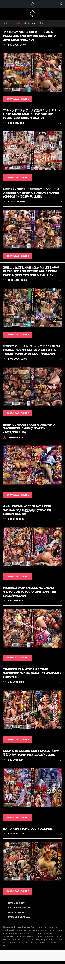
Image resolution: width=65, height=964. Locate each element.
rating (26, 23)
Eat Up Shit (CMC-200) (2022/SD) (28, 829)
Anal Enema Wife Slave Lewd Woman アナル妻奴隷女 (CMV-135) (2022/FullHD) (27, 510)
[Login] (61, 4)
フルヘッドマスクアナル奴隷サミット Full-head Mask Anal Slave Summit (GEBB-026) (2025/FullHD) (31, 114)
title (41, 23)
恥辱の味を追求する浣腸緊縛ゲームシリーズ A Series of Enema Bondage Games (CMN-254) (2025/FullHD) (31, 193)
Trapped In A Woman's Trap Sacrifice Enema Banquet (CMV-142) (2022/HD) (32, 673)
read (34, 23)
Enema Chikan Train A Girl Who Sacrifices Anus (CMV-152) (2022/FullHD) (29, 429)
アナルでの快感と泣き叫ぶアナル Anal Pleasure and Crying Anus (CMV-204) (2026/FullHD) (30, 36)
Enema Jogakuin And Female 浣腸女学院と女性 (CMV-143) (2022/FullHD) (31, 753)
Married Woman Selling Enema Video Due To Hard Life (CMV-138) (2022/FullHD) (29, 592)
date (18, 23)
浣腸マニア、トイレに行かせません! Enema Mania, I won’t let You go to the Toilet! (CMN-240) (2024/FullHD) (31, 350)
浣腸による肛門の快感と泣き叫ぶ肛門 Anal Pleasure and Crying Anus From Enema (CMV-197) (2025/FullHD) (31, 271)
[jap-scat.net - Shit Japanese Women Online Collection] (32, 14)
